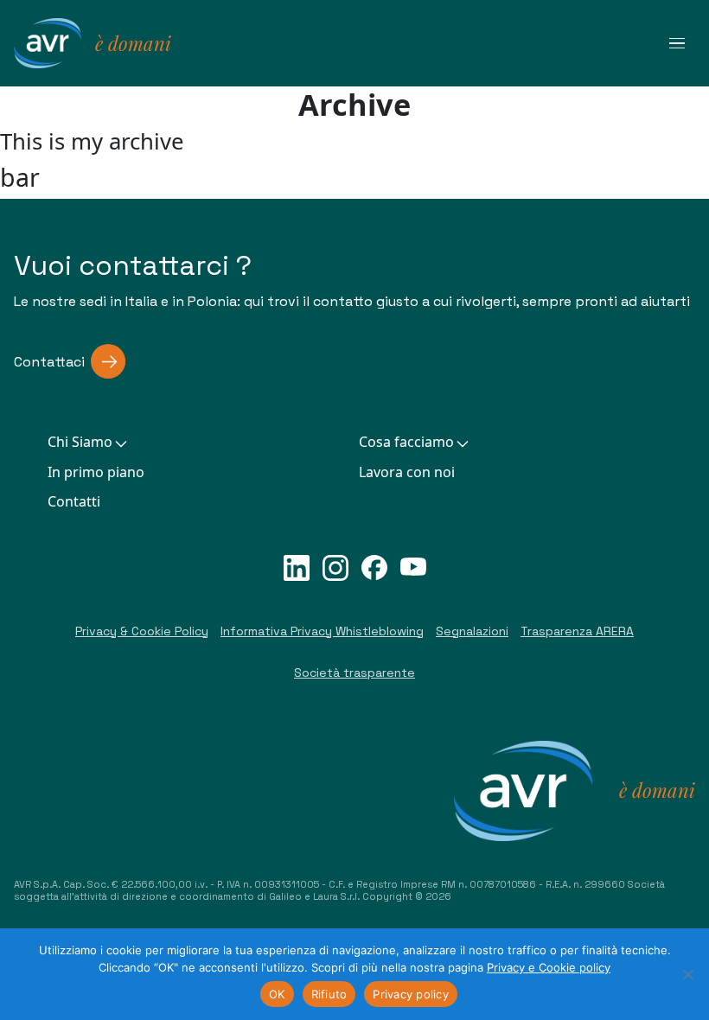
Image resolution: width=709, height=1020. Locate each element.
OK (277, 994)
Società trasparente (354, 672)
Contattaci (49, 362)
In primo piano (96, 471)
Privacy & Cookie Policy (141, 631)
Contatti (74, 501)
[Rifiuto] (687, 974)
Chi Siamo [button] (80, 441)
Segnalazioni (472, 631)
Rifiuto (329, 994)
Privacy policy (411, 994)
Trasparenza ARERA (577, 631)
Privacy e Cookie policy (548, 967)
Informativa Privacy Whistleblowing (322, 631)
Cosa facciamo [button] (406, 441)
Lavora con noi (407, 471)
